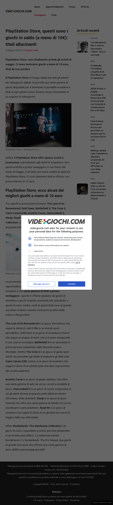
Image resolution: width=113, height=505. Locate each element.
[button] (56, 251)
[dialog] (56, 252)
